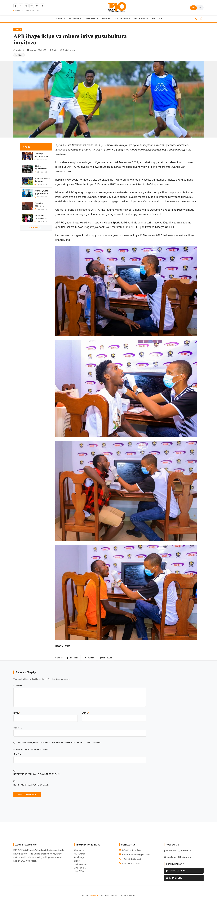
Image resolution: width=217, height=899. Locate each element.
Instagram (185, 857)
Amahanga (79, 857)
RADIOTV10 (95, 895)
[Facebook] (15, 6)
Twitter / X (185, 850)
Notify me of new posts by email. (31, 785)
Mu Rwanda (79, 853)
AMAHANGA (92, 19)
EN (200, 7)
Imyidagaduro (80, 864)
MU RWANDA (75, 19)
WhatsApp (107, 658)
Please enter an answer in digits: (31, 749)
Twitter (90, 658)
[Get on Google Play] (37, 6)
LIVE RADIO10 (141, 19)
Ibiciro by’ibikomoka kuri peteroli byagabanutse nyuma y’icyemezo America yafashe (41, 167)
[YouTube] (31, 6)
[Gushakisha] (196, 19)
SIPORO (106, 19)
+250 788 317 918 (131, 863)
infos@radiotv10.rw (131, 850)
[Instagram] (26, 6)
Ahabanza (79, 850)
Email (85, 713)
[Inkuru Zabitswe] (201, 19)
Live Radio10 (80, 867)
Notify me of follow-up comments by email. (37, 774)
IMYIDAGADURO (122, 19)
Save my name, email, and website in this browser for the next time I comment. (60, 742)
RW (193, 7)
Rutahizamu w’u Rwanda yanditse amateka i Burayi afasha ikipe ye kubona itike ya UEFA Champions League (42, 179)
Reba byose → (36, 228)
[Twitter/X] (21, 6)
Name (17, 713)
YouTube (171, 857)
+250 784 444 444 (131, 859)
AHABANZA (59, 19)
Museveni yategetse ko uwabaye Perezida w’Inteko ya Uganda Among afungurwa (42, 216)
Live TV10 (79, 871)
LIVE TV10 (157, 19)
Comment (19, 685)
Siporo (77, 860)
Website (17, 728)
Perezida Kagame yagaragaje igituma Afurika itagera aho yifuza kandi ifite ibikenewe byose (42, 204)
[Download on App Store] (42, 6)
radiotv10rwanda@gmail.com (136, 854)
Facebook (73, 658)
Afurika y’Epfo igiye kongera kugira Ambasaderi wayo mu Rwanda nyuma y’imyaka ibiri (42, 192)
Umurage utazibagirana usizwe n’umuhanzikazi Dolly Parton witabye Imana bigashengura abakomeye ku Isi (42, 155)
